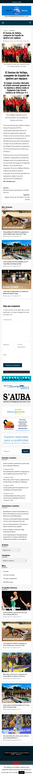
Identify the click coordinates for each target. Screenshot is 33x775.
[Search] (30, 22)
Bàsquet (5, 608)
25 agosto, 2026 (15, 266)
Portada (10, 608)
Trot (21, 227)
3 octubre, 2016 (22, 41)
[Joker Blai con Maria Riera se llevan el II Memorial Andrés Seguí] (16, 279)
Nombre (6, 344)
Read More (28, 772)
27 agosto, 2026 (15, 236)
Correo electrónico (21, 346)
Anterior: (16, 190)
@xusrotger (7, 236)
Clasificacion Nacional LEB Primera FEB (16, 372)
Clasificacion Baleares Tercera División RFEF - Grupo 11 (16, 753)
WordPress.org (8, 582)
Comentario (7, 319)
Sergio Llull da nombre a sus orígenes (15, 539)
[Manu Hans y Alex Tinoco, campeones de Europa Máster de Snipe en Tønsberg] (16, 662)
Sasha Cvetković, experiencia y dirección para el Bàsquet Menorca (16, 464)
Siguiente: (17, 197)
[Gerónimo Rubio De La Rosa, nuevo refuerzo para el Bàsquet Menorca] (16, 724)
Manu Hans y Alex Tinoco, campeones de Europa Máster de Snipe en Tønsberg (16, 481)
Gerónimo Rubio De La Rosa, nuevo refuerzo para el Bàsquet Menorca (14, 497)
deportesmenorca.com (10, 41)
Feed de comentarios (10, 578)
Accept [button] (21, 772)
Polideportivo (12, 30)
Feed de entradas (8, 575)
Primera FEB (17, 608)
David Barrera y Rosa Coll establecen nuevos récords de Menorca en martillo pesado (16, 514)
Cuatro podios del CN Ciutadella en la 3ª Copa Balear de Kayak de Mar (16, 489)
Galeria (5, 227)
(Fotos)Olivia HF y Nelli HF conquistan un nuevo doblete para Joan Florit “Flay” (16, 473)
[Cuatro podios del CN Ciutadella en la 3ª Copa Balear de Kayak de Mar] (16, 249)
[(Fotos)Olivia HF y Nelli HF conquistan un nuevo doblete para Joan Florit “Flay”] (16, 220)
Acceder (6, 571)
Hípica (9, 227)
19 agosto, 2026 (15, 296)
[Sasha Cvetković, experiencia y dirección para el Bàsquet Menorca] (16, 600)
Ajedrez (5, 30)
